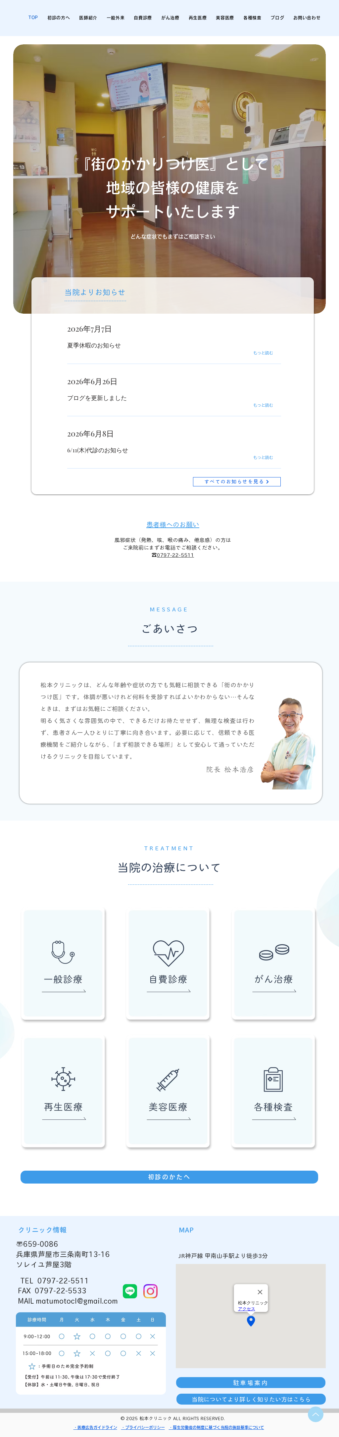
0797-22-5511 (175, 555)
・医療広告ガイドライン (95, 1427)
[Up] (315, 1414)
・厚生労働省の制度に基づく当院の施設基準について (216, 1427)
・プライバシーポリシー (143, 1427)
